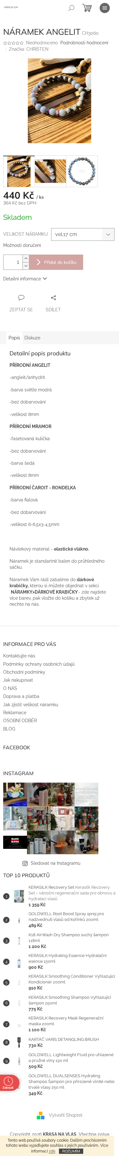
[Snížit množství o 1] (26, 266)
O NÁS (10, 688)
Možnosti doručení (22, 245)
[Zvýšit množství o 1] (26, 258)
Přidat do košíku (60, 262)
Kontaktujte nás (19, 655)
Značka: (29, 49)
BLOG (9, 728)
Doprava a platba (21, 696)
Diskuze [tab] (32, 337)
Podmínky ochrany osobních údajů (39, 664)
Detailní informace (22, 278)
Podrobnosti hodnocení (84, 42)
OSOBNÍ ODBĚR (20, 720)
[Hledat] (71, 8)
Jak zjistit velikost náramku (30, 704)
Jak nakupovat (18, 680)
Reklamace (14, 712)
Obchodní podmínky (24, 672)
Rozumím (71, 1151)
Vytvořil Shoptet (66, 1115)
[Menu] (104, 8)
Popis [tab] (14, 337)
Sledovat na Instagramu (55, 863)
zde (52, 1151)
